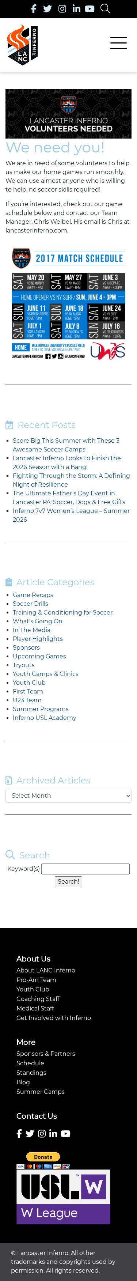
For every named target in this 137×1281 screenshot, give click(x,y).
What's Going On (37, 621)
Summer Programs (41, 709)
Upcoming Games (39, 656)
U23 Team (27, 700)
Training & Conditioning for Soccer (63, 612)
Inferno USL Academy (44, 717)
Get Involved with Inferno (53, 1017)
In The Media (31, 630)
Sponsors (26, 647)
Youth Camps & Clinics (46, 673)
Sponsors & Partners (45, 1053)
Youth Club (29, 682)
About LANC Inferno (45, 970)
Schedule (30, 1063)
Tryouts (24, 665)
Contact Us (36, 1116)
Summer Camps (40, 1091)
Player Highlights (38, 638)
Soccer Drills (30, 603)
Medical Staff (35, 1008)
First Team (28, 691)
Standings (31, 1072)
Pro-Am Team (36, 979)
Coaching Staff (37, 998)
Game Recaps (33, 595)
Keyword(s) (23, 868)
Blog (23, 1082)
